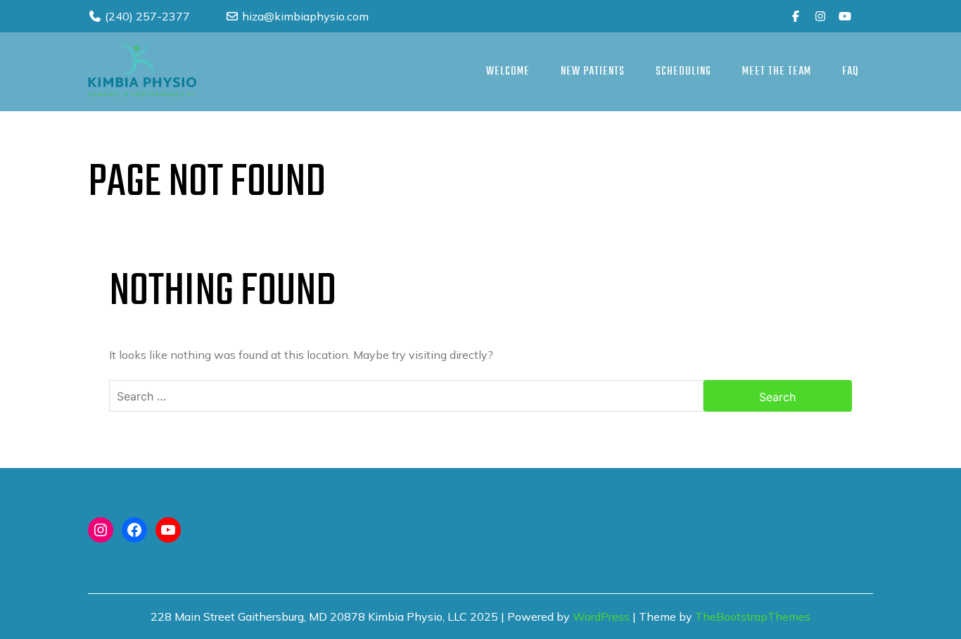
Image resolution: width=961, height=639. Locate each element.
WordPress (601, 616)
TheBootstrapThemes (752, 616)
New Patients (593, 72)
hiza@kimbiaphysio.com (304, 16)
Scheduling (683, 72)
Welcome (508, 72)
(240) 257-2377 (146, 16)
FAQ (850, 72)
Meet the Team (776, 72)
